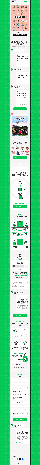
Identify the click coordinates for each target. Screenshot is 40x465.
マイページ (26, 1)
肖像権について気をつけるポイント (18, 367)
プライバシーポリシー (13, 452)
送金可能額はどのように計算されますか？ (22, 286)
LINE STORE (12, 447)
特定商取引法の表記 (13, 454)
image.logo (13, 1)
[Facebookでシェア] (23, 459)
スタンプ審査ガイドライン (17, 364)
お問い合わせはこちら (20, 442)
